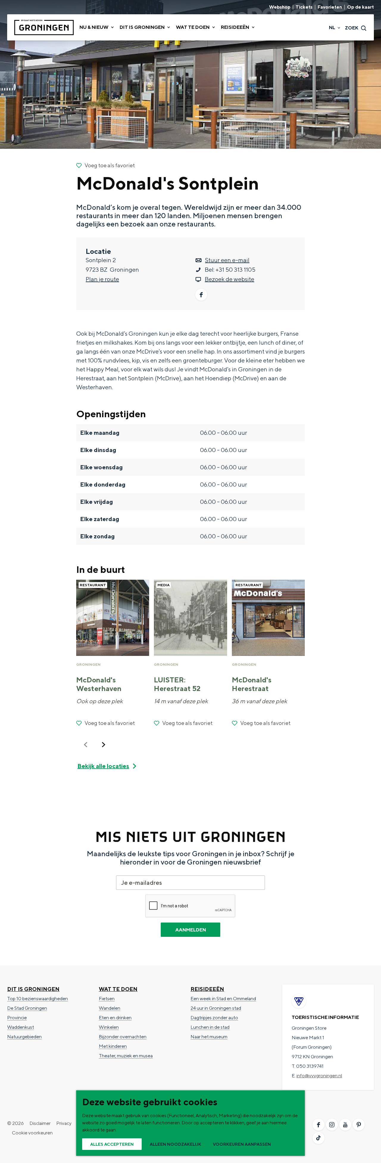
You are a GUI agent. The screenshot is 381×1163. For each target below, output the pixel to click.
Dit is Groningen (33, 989)
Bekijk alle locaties (103, 765)
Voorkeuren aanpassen (242, 1144)
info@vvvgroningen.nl (319, 1075)
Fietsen (107, 998)
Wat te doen (118, 989)
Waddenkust (20, 1027)
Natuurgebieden (24, 1036)
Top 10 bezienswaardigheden (37, 998)
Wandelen (109, 1008)
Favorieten (330, 7)
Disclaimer (40, 1123)
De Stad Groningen (27, 1008)
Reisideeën (207, 989)
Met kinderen (113, 1046)
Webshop (280, 7)
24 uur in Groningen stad (215, 1008)
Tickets (304, 7)
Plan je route (102, 279)
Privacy (63, 1123)
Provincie (17, 1017)
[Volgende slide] (103, 744)
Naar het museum (208, 1036)
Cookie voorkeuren (32, 1133)
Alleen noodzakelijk (175, 1144)
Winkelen (109, 1027)
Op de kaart (360, 7)
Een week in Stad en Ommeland (223, 998)
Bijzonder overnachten (122, 1036)
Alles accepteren (112, 1144)
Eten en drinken (115, 1017)
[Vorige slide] (86, 744)
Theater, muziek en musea (126, 1056)
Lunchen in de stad (209, 1027)
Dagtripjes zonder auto (214, 1017)
